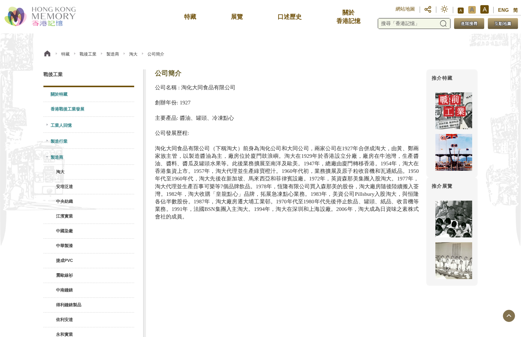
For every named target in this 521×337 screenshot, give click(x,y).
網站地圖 (405, 8)
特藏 (65, 54)
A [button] (460, 10)
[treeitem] (88, 94)
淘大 (133, 54)
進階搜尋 (469, 23)
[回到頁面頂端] (509, 316)
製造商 (112, 54)
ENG (503, 10)
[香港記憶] (40, 16)
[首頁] (47, 54)
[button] (428, 9)
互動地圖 (502, 23)
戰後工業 (88, 54)
